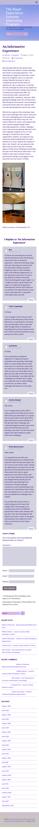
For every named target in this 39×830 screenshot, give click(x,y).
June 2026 (5, 710)
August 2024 (6, 723)
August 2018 (6, 780)
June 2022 (5, 745)
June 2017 (5, 801)
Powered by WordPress (18, 821)
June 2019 (5, 771)
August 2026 (6, 706)
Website (5, 582)
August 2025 (6, 715)
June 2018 (5, 788)
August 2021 (6, 749)
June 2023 (5, 736)
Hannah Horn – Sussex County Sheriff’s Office (18, 645)
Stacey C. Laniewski (11, 55)
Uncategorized (9, 61)
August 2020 (6, 758)
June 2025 (5, 719)
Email (5, 576)
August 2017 (6, 797)
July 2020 (5, 762)
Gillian (33, 821)
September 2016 (8, 805)
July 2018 (5, 784)
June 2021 (5, 754)
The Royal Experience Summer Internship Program (14, 16)
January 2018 (6, 792)
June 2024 (5, 728)
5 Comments (18, 58)
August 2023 (6, 732)
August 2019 (6, 767)
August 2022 (6, 741)
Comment (6, 545)
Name (5, 571)
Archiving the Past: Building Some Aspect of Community (16, 597)
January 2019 (6, 775)
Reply (31, 300)
